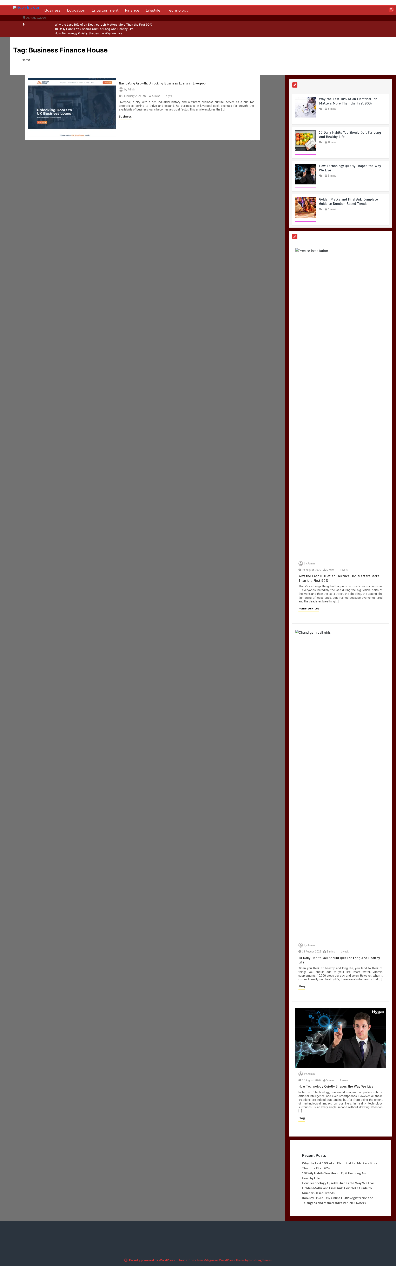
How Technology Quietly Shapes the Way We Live (88, 33)
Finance (132, 10)
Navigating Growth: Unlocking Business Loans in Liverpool (162, 83)
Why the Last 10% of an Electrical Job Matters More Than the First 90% (103, 24)
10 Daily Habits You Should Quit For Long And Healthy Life (94, 29)
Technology (177, 10)
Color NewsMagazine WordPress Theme (217, 1260)
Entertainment (105, 10)
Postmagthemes (260, 1260)
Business (52, 10)
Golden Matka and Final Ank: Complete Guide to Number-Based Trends (348, 201)
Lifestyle (153, 10)
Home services (308, 608)
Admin (131, 89)
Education (76, 10)
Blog (301, 986)
